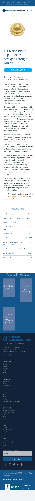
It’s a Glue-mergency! (10, 441)
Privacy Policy (8, 479)
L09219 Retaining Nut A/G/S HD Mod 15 (9, 318)
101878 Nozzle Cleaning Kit (26, 290)
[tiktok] (14, 464)
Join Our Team (7, 429)
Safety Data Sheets (9, 410)
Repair (5, 395)
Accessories (6, 385)
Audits (5, 399)
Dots (4, 370)
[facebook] (6, 464)
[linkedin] (22, 464)
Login (5, 445)
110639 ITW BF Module (9, 287)
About (5, 427)
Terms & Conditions (20, 479)
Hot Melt (5, 364)
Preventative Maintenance (11, 401)
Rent (4, 397)
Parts (4, 383)
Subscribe (17, 459)
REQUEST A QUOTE (18, 70)
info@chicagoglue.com (14, 355)
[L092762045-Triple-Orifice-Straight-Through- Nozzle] (17, 29)
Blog (4, 416)
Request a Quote (8, 443)
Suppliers (6, 432)
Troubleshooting (8, 412)
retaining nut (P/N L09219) (18, 196)
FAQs (4, 414)
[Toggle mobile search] (28, 11)
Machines (6, 381)
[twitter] (10, 464)
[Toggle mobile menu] (32, 11)
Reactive (5, 368)
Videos (5, 418)
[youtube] (18, 464)
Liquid (5, 366)
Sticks (5, 372)
